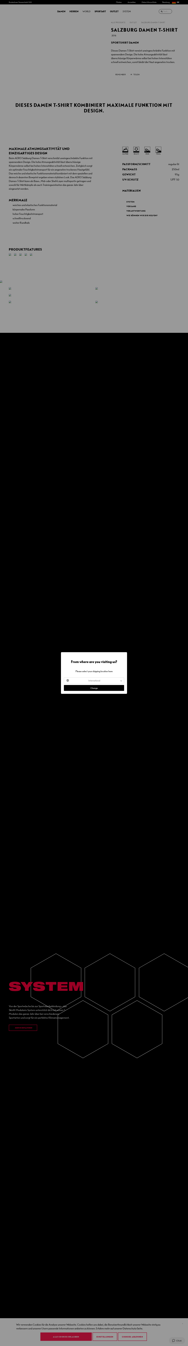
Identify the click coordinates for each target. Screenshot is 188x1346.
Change (94, 688)
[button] (94, 680)
